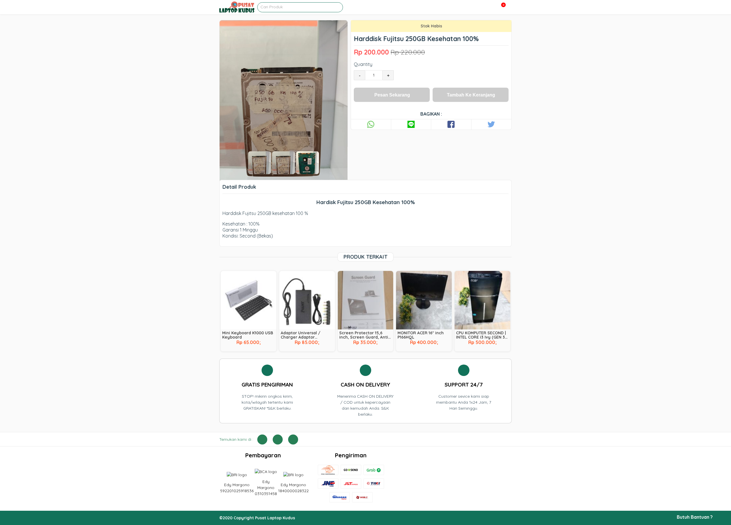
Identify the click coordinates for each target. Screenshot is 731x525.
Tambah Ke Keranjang (471, 94)
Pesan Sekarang (392, 94)
